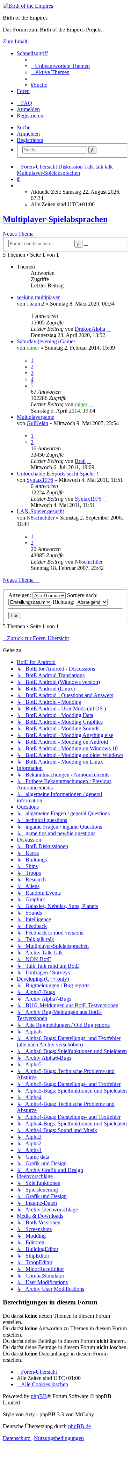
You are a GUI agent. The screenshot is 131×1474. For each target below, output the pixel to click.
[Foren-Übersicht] (28, 6)
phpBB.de (79, 1426)
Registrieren (30, 140)
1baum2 (35, 304)
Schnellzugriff (32, 53)
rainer (33, 348)
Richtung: (64, 602)
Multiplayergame (35, 417)
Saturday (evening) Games (46, 341)
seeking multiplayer (38, 297)
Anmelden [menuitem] (28, 109)
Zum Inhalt (15, 41)
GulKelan (37, 423)
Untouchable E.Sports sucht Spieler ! (57, 474)
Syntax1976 (40, 480)
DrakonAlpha (90, 329)
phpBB (39, 1396)
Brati (80, 461)
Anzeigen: (20, 595)
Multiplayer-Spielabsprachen (55, 219)
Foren (23, 91)
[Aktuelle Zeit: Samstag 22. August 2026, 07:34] (19, 185)
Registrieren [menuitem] (30, 116)
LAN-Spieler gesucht (40, 511)
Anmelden (28, 134)
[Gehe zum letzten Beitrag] (109, 329)
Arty (30, 1414)
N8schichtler (40, 518)
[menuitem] (60, 66)
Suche (23, 127)
